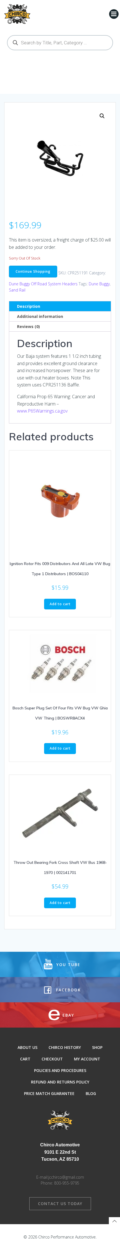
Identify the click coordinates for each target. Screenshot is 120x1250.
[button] (102, 116)
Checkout (52, 1059)
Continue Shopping (33, 271)
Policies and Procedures (60, 1070)
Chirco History (65, 1047)
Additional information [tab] (40, 316)
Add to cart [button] (60, 604)
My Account (87, 1059)
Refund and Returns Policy (60, 1082)
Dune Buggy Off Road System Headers (43, 283)
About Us (27, 1047)
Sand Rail (17, 290)
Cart (25, 1059)
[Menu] (114, 14)
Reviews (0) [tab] (28, 326)
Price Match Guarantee (49, 1093)
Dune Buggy (99, 283)
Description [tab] (28, 306)
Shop (97, 1047)
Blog (91, 1093)
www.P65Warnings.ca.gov (42, 411)
